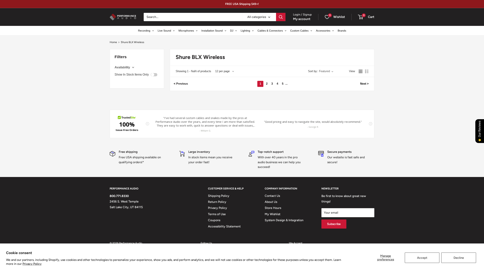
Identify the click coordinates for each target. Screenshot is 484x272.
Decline (459, 258)
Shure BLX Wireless (132, 42)
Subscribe (334, 224)
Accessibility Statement (224, 226)
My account (301, 19)
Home (113, 42)
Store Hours (273, 208)
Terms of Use (217, 214)
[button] (360, 17)
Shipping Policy (218, 196)
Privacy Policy (32, 264)
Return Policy (217, 202)
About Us (271, 202)
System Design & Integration (284, 220)
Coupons (214, 220)
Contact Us (272, 196)
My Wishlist (272, 214)
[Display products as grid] (360, 71)
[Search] (280, 17)
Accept (422, 258)
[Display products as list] (366, 71)
